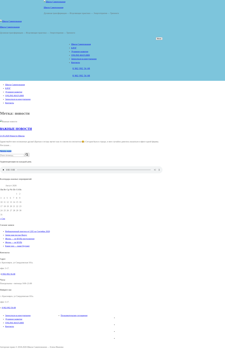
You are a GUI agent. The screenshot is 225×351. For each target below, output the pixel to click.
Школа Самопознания (53, 7)
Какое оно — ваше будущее (17, 246)
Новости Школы (17, 136)
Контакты (9, 326)
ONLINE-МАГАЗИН (14, 323)
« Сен (2, 219)
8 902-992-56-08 (8, 274)
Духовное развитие (13, 319)
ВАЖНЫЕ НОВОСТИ (16, 128)
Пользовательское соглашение (74, 315)
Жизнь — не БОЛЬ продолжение (20, 239)
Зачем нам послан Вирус (16, 235)
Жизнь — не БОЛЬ (13, 242)
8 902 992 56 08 (81, 68)
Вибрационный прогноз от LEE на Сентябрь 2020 (27, 231)
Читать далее (5, 151)
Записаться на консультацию (18, 315)
